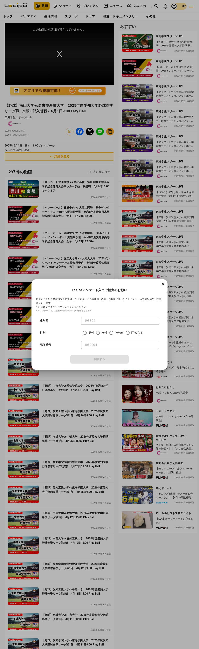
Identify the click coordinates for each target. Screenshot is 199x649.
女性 (104, 333)
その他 (119, 333)
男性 (91, 333)
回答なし (137, 333)
